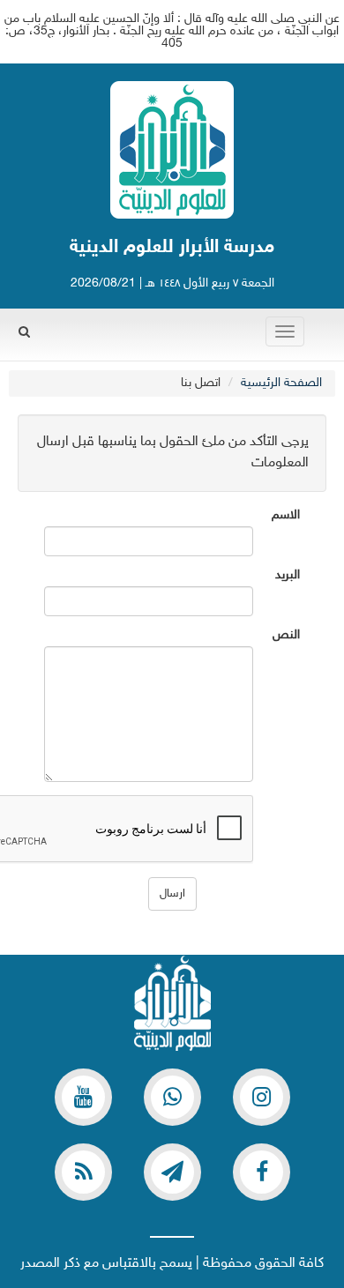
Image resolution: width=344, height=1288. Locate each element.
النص (286, 635)
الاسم (286, 516)
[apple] (83, 1097)
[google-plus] (172, 1097)
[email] (261, 1172)
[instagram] (261, 1097)
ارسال (172, 894)
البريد (287, 576)
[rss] (83, 1172)
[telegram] (172, 1172)
